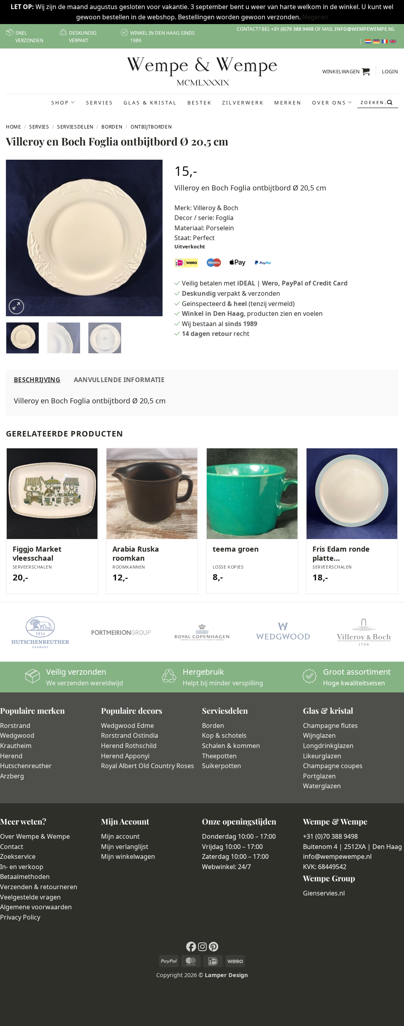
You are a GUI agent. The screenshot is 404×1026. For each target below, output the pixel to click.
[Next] (149, 238)
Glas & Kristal (150, 102)
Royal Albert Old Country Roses (147, 765)
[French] (386, 41)
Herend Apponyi (125, 756)
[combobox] (377, 102)
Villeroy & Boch (215, 207)
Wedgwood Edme (127, 725)
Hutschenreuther (26, 765)
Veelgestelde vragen (30, 897)
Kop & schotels (224, 735)
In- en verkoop (21, 866)
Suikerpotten (221, 765)
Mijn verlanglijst (124, 846)
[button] (346, 71)
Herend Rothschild (129, 745)
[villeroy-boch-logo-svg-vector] (363, 632)
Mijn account (120, 836)
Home (13, 126)
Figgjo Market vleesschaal (37, 554)
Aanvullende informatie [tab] (119, 379)
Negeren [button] (315, 17)
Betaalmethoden (25, 876)
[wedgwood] (282, 632)
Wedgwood (17, 735)
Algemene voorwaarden (36, 907)
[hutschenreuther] (40, 632)
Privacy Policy (20, 917)
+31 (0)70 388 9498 (292, 29)
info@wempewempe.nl (365, 29)
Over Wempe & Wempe (35, 836)
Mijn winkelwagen (128, 856)
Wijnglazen (319, 735)
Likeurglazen (322, 756)
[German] (377, 41)
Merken (288, 102)
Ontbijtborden (151, 126)
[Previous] (19, 238)
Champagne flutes (330, 725)
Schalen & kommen (231, 745)
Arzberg (12, 776)
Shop (60, 102)
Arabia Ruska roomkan (135, 554)
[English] (394, 41)
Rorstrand (15, 725)
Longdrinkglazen (328, 745)
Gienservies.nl (324, 893)
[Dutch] (369, 41)
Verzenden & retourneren (38, 886)
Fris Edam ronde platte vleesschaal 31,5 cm (341, 554)
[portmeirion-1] (121, 632)
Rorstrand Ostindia (129, 735)
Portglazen (319, 776)
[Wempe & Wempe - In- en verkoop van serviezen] (202, 71)
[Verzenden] (390, 102)
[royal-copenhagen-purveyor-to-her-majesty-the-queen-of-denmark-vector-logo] (202, 632)
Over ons (329, 102)
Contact (11, 846)
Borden (111, 126)
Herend (11, 756)
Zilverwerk (243, 102)
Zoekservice (18, 856)
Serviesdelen (75, 126)
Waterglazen (322, 786)
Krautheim (16, 745)
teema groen (236, 549)
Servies (99, 102)
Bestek (199, 102)
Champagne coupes (333, 765)
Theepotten (219, 756)
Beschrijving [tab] (37, 379)
